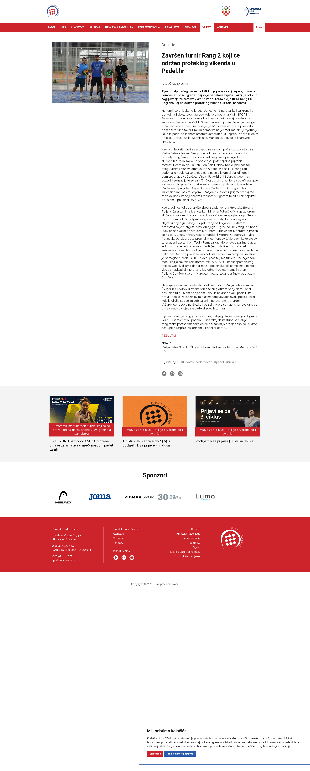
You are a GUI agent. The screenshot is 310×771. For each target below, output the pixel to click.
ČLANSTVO (77, 27)
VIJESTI (207, 27)
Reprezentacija (191, 538)
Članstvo (118, 533)
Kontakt (118, 542)
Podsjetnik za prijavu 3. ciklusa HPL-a (224, 441)
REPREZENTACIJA (149, 27)
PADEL (52, 27)
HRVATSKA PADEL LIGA (119, 27)
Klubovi (195, 529)
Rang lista (194, 542)
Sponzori (118, 538)
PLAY (259, 27)
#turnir (231, 362)
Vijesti (196, 547)
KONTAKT (222, 27)
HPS (63, 27)
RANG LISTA (172, 27)
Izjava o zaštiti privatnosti (185, 551)
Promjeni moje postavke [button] (180, 753)
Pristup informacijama (187, 556)
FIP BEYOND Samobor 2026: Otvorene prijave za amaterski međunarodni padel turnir (81, 445)
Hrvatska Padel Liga (188, 533)
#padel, (219, 362)
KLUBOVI (94, 27)
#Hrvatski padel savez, (196, 362)
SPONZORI (191, 27)
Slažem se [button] (155, 753)
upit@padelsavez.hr (63, 560)
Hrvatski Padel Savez (126, 529)
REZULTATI (169, 335)
